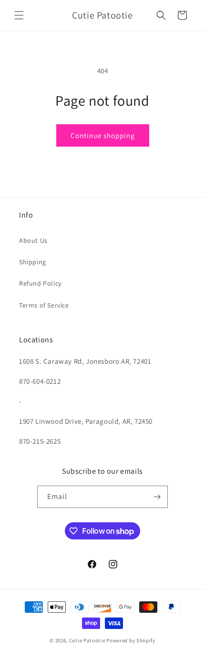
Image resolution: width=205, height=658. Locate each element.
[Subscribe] (156, 497)
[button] (19, 15)
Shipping (32, 262)
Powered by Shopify (130, 640)
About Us (33, 240)
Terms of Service (44, 305)
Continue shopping (103, 135)
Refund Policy (40, 283)
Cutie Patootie (87, 640)
